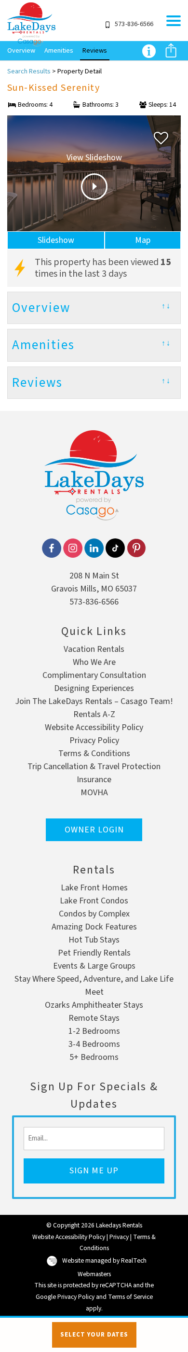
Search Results (29, 71)
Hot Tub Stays (94, 940)
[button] (173, 20)
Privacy (119, 1236)
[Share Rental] (171, 51)
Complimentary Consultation (94, 675)
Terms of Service (130, 1296)
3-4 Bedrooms (94, 1044)
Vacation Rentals (94, 649)
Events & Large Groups (94, 966)
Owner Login (94, 830)
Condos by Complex (94, 914)
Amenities (58, 50)
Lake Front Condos (94, 901)
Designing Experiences (94, 688)
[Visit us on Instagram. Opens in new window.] (72, 548)
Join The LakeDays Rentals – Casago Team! (94, 701)
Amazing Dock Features (94, 927)
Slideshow (56, 240)
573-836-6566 (94, 602)
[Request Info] (148, 50)
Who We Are (94, 662)
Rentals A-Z (94, 714)
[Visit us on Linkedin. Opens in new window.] (94, 548)
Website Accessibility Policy (94, 727)
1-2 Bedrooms (94, 1031)
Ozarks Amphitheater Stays (94, 1005)
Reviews (94, 50)
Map (142, 240)
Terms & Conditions (94, 753)
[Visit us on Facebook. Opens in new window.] (51, 548)
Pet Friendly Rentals (94, 953)
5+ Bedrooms (94, 1057)
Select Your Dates (94, 1334)
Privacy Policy (94, 740)
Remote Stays (94, 1018)
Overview (21, 50)
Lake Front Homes (94, 888)
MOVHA (94, 793)
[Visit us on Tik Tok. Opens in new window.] (115, 548)
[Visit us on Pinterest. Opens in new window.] (136, 548)
